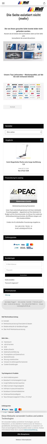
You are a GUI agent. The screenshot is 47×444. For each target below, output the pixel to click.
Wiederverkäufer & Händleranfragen (15, 326)
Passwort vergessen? (11, 283)
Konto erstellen (9, 280)
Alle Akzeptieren (23, 434)
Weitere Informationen (23, 440)
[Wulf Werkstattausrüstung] (23, 2)
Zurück (12, 107)
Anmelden (23, 275)
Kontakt (6, 321)
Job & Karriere (8, 344)
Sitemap (7, 295)
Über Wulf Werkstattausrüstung (14, 329)
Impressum (7, 342)
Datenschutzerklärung (30, 430)
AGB (5, 347)
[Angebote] (41, 140)
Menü (3, 3)
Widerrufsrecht (9, 349)
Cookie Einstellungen (11, 364)
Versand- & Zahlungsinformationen (16, 362)
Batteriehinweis (9, 357)
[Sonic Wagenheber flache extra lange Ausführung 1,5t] (23, 151)
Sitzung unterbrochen (11, 359)
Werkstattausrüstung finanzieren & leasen (17, 324)
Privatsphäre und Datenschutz (14, 354)
